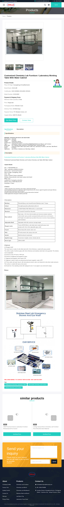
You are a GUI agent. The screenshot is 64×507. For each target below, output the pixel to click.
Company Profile (6, 484)
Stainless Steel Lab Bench (22, 493)
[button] (10, 418)
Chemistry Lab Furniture (22, 484)
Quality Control (6, 490)
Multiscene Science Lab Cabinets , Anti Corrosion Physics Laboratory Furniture (46, 427)
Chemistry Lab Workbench (23, 490)
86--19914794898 (58, 1)
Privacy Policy (5, 499)
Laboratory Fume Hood (22, 499)
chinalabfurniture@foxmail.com (42, 1)
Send (54, 461)
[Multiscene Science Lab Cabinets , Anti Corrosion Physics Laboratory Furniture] (47, 414)
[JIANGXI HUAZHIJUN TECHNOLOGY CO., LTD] (11, 4)
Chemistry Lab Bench (21, 487)
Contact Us (5, 493)
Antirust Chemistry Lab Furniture (13, 387)
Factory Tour (5, 487)
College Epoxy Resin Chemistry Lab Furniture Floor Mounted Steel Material (16, 427)
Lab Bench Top (20, 496)
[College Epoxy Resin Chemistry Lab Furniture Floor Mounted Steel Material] (17, 414)
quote (56, 4)
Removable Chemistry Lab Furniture (38, 384)
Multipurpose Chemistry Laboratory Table (15, 384)
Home (3, 16)
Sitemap (4, 496)
